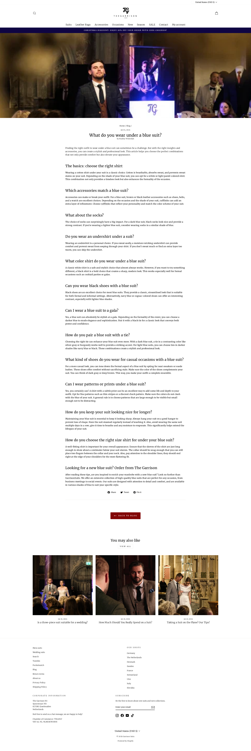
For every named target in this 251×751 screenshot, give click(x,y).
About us (36, 678)
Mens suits (37, 648)
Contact (163, 24)
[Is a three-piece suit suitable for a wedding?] (63, 585)
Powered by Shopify (125, 741)
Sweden (130, 666)
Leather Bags (83, 24)
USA (129, 679)
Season (141, 24)
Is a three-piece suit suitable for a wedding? (63, 622)
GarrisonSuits (72, 478)
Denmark (131, 662)
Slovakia (130, 688)
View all (125, 546)
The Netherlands (134, 657)
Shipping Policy (40, 687)
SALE (152, 24)
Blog (128, 126)
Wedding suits (39, 652)
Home (122, 126)
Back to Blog (127, 515)
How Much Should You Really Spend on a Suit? (125, 622)
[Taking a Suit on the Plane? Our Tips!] (188, 585)
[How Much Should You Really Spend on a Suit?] (126, 585)
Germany (131, 653)
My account (178, 24)
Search (36, 657)
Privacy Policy (39, 683)
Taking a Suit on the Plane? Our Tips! (188, 622)
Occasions (118, 24)
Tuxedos (36, 661)
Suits (69, 24)
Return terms (38, 674)
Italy (129, 683)
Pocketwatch (38, 665)
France (130, 670)
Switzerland (132, 675)
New (130, 24)
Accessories (101, 24)
